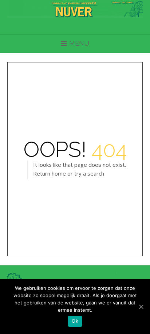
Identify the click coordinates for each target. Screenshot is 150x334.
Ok (75, 321)
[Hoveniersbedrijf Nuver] (75, 9)
